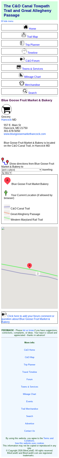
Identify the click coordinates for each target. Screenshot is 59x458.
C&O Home (29, 350)
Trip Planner (29, 364)
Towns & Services (29, 387)
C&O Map (29, 357)
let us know (28, 330)
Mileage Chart (29, 394)
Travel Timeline (29, 372)
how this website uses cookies (29, 443)
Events (29, 401)
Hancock (6, 119)
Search (29, 416)
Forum (30, 379)
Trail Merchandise (29, 409)
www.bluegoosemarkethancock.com (25, 134)
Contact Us (29, 431)
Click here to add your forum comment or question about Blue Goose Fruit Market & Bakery (27, 319)
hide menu (7, 21)
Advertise (29, 423)
